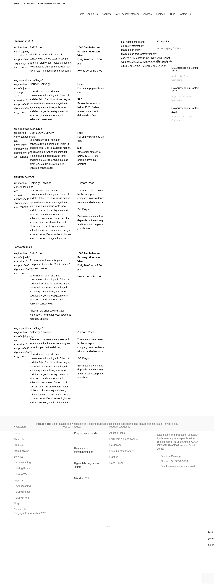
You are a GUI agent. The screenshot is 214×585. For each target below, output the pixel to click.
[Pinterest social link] (167, 474)
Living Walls (22, 474)
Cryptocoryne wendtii (86, 433)
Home (17, 433)
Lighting (113, 457)
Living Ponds (23, 468)
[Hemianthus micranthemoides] (67, 452)
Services (18, 456)
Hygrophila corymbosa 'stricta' (86, 465)
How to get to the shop (89, 70)
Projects (18, 480)
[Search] (194, 14)
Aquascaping (23, 462)
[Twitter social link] (163, 474)
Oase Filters (116, 463)
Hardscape (115, 445)
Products (18, 445)
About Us (19, 439)
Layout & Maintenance (121, 451)
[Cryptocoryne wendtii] (67, 437)
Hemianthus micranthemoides (83, 450)
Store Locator (21, 451)
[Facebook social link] (169, 3)
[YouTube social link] (180, 3)
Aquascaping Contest (169, 48)
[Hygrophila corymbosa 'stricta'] (67, 467)
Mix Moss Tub (81, 478)
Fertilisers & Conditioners (123, 439)
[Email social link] (173, 3)
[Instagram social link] (177, 3)
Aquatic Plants (117, 433)
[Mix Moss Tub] (67, 482)
